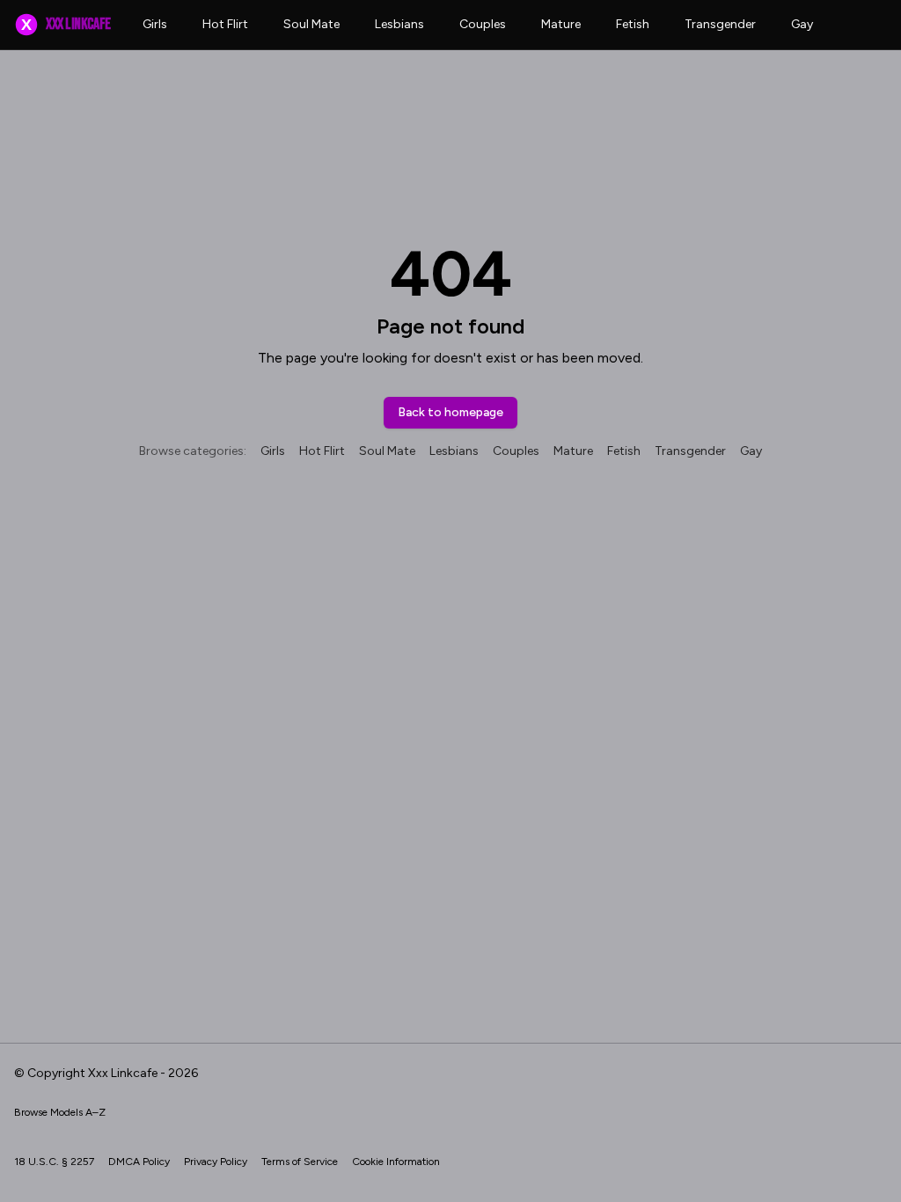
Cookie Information (396, 1161)
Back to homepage (450, 412)
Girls (155, 24)
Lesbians (399, 24)
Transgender (720, 24)
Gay (802, 24)
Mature (561, 24)
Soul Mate (311, 24)
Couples (482, 24)
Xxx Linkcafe (65, 24)
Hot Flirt (225, 24)
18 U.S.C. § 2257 (54, 1161)
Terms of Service (299, 1161)
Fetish (632, 24)
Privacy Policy (215, 1161)
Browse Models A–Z (60, 1112)
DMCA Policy (139, 1161)
